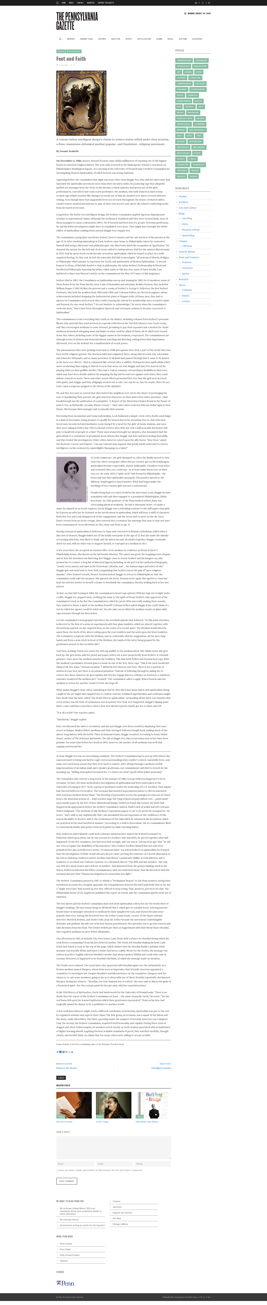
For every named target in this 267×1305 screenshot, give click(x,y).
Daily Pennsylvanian (69, 1255)
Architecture (200, 66)
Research (183, 279)
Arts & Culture (144, 39)
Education (200, 84)
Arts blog (187, 218)
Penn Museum (183, 147)
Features (102, 39)
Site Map (117, 1218)
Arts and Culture (188, 207)
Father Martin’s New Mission (147, 1121)
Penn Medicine (195, 141)
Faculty (198, 101)
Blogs (182, 213)
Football (189, 107)
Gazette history (187, 251)
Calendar (181, 78)
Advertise (90, 3)
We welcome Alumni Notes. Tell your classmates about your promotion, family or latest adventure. (81, 1211)
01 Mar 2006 (63, 65)
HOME (64, 3)
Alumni (159, 39)
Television (182, 170)
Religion (61, 1078)
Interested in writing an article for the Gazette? (82, 1225)
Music (179, 136)
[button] (60, 40)
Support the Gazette (106, 3)
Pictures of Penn (190, 229)
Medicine (181, 130)
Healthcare (193, 113)
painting (181, 141)
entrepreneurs (198, 89)
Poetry (197, 153)
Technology (198, 165)
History (200, 118)
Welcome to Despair (64, 1121)
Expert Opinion (183, 101)
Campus (183, 241)
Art (178, 72)
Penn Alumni (66, 1243)
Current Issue (86, 39)
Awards (188, 72)
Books (199, 72)
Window (193, 176)
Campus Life (195, 78)
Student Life (182, 165)
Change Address (120, 1224)
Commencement (184, 84)
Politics (181, 159)
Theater (195, 170)
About (71, 3)
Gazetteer (115, 39)
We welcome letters (69, 1219)
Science (192, 159)
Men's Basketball (197, 130)
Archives (71, 39)
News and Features (73, 51)
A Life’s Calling (102, 1121)
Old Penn (183, 39)
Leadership (200, 124)
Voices (170, 39)
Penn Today (65, 1249)
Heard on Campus (184, 118)
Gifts (200, 107)
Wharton (181, 176)
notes (189, 136)
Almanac (64, 1260)
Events (180, 95)
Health (180, 113)
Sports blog (188, 235)
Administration (184, 60)
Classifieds (197, 39)
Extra (185, 224)
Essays (185, 295)
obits (199, 136)
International (183, 124)
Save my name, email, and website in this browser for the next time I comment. (101, 1170)
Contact (80, 3)
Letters (186, 301)
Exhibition (192, 95)
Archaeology (183, 66)
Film (179, 107)
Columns (187, 289)
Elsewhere (182, 89)
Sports (129, 39)
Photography (183, 153)
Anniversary (201, 60)
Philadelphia (199, 147)
